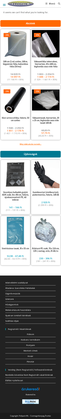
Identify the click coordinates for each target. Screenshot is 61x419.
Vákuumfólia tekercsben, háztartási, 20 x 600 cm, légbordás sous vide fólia (45, 64)
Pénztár (30, 361)
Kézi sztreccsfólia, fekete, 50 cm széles (15, 119)
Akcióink (30, 23)
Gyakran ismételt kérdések (18, 315)
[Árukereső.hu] (30, 390)
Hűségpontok (12, 304)
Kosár (30, 356)
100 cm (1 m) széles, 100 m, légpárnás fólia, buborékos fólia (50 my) (15, 64)
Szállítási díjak (12, 321)
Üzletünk (9, 299)
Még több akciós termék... (30, 144)
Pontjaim (30, 345)
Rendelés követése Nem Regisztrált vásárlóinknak (29, 375)
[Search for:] (58, 3)
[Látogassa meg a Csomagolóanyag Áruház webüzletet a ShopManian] (30, 401)
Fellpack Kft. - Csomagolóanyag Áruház (35, 416)
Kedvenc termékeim (30, 339)
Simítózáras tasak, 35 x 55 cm (15, 248)
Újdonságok (30, 154)
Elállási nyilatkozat (14, 380)
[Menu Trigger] (4, 5)
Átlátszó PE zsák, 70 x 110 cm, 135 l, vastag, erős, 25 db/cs (45, 249)
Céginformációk (12, 293)
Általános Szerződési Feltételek (20, 288)
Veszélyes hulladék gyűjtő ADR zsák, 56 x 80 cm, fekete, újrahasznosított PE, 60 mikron (15, 196)
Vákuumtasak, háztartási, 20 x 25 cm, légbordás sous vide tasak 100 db (45, 120)
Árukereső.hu (30, 394)
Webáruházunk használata (18, 310)
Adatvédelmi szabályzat (16, 282)
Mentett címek (31, 350)
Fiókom (30, 334)
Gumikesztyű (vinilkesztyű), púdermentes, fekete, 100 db (45, 193)
